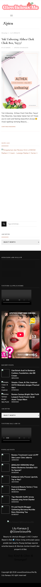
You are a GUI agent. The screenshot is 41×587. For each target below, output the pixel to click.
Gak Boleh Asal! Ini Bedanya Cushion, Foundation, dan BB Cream (23, 373)
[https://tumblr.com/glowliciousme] (31, 264)
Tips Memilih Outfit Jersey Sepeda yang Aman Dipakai (22, 498)
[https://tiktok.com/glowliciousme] (11, 274)
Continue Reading (8, 126)
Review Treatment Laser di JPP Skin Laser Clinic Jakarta (24, 456)
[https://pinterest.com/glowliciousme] (5, 274)
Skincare (5, 143)
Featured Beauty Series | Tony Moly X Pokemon (24, 488)
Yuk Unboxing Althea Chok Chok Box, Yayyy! (17, 41)
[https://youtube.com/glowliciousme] (5, 264)
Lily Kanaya (6, 47)
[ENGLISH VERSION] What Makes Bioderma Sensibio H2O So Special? (24, 467)
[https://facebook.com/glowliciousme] (25, 264)
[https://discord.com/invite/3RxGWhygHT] (18, 274)
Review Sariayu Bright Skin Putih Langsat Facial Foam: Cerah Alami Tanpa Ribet (25, 397)
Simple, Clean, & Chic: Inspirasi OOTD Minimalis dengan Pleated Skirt (25, 385)
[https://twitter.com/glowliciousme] (18, 264)
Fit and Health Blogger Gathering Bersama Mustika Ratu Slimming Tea (23, 509)
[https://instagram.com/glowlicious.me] (11, 264)
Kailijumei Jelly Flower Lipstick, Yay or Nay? (24, 478)
